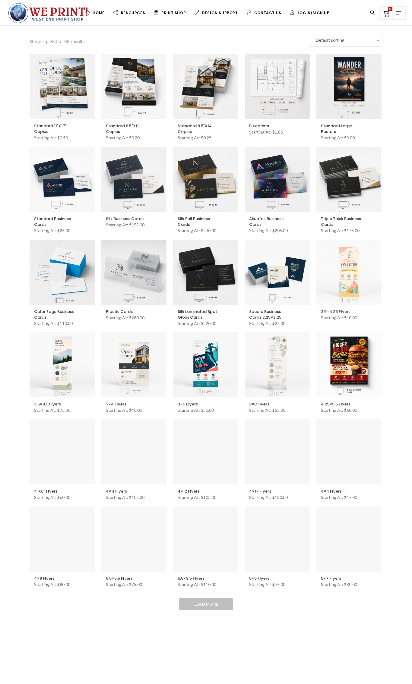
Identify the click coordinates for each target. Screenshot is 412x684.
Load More (206, 604)
